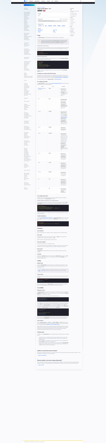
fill (43, 25)
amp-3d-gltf (25, 8)
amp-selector (26, 149)
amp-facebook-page (27, 63)
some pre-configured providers (56, 83)
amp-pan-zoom (26, 132)
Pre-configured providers (73, 13)
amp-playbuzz (26, 135)
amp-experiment (26, 58)
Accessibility (71, 31)
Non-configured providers (73, 14)
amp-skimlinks (26, 151)
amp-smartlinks (26, 153)
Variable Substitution (73, 16)
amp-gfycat (25, 74)
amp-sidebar (26, 150)
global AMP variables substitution (46, 217)
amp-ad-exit (25, 19)
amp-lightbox (26, 106)
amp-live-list (25, 109)
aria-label (71, 25)
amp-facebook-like (26, 62)
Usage (71, 9)
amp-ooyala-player (26, 128)
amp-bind (25, 35)
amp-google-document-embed (28, 76)
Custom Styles (72, 29)
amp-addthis (26, 21)
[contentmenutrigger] (75, 8)
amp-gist (25, 75)
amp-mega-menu (26, 113)
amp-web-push (26, 182)
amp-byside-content (27, 39)
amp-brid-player (26, 37)
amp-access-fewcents (27, 12)
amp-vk (25, 179)
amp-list (25, 108)
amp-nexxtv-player (26, 123)
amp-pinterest (26, 133)
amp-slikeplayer (26, 152)
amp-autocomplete (26, 30)
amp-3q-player (26, 9)
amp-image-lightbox (27, 86)
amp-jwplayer (26, 98)
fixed (46, 25)
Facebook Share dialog (64, 117)
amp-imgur (25, 89)
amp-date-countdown (27, 50)
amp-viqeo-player (26, 178)
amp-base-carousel (26, 33)
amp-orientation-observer (27, 129)
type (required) (72, 19)
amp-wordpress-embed (27, 184)
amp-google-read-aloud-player (28, 77)
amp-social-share (26, 154)
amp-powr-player (26, 137)
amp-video (25, 175)
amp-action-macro (26, 18)
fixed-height (50, 25)
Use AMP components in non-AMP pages (61, 77)
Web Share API (40, 88)
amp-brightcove (26, 38)
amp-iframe (25, 83)
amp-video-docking (26, 173)
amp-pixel (25, 134)
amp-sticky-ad (26, 157)
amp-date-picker (26, 52)
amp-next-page (26, 122)
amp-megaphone (26, 114)
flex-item (54, 25)
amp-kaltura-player (26, 101)
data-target (71, 20)
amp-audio (25, 28)
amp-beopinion (26, 34)
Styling (71, 26)
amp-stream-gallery (27, 158)
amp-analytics (26, 22)
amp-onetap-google (27, 127)
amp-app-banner (26, 27)
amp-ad (25, 20)
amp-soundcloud (26, 155)
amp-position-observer (27, 136)
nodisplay (59, 25)
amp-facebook (26, 64)
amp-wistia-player (26, 183)
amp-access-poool (26, 14)
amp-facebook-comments (27, 61)
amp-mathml (26, 112)
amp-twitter (25, 167)
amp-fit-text (25, 65)
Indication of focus (72, 32)
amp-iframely (26, 84)
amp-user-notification (27, 170)
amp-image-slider (26, 87)
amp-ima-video (26, 85)
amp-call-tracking (26, 42)
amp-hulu (25, 80)
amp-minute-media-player (27, 115)
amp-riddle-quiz (26, 145)
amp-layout (25, 104)
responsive (63, 25)
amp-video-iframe (26, 174)
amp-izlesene (26, 95)
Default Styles (72, 28)
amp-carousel (26, 43)
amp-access (25, 16)
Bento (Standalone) (65, 19)
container (40, 25)
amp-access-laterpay (27, 13)
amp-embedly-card (26, 57)
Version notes (72, 35)
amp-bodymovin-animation (28, 36)
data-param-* (72, 23)
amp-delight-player (26, 53)
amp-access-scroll (26, 15)
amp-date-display (26, 51)
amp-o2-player (26, 126)
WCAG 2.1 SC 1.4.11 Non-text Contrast (53, 324)
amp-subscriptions (26, 160)
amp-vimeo (25, 176)
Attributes (71, 17)
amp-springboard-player (27, 156)
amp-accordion (26, 17)
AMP (61, 19)
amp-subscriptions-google (27, 159)
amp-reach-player (26, 140)
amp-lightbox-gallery (27, 105)
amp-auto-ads (26, 29)
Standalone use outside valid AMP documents (74, 11)
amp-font (25, 66)
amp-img (25, 88)
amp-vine (25, 177)
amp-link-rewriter (26, 107)
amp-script (25, 148)
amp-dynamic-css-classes (27, 54)
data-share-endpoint (73, 22)
